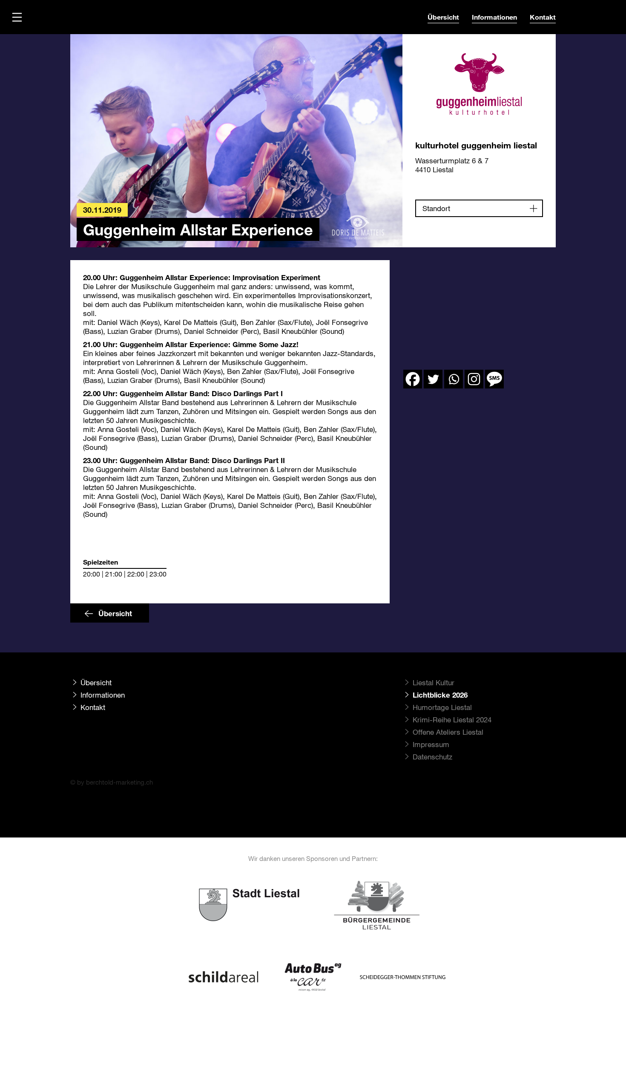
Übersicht (443, 17)
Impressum (431, 744)
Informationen (494, 17)
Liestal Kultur (433, 682)
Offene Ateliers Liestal (448, 731)
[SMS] (494, 379)
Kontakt (543, 17)
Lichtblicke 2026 (440, 694)
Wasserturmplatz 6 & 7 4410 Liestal (451, 165)
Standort (436, 208)
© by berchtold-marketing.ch (111, 782)
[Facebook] (412, 379)
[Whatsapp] (453, 379)
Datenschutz (432, 756)
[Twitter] (433, 379)
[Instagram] (474, 379)
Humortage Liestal (442, 707)
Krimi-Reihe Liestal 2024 (452, 719)
